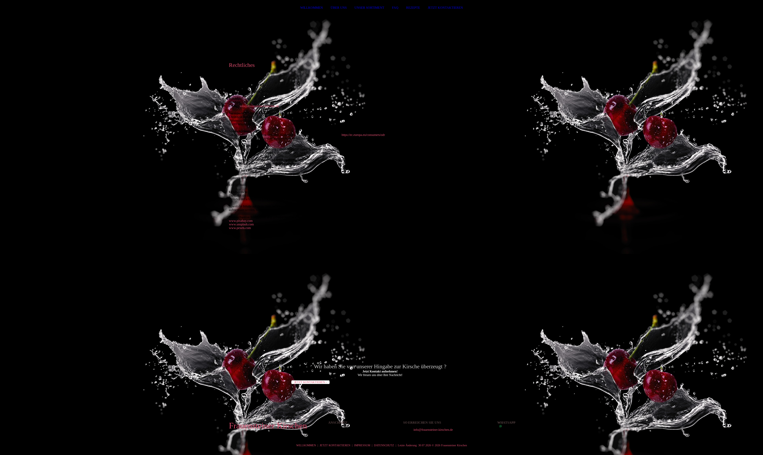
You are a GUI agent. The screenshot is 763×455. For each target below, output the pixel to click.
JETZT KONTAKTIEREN (445, 7)
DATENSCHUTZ (384, 445)
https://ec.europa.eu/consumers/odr (363, 135)
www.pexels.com (240, 228)
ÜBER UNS (339, 7)
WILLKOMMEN (311, 7)
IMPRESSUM (362, 445)
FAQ (395, 7)
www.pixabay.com (241, 220)
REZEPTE (413, 7)
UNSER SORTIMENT (369, 7)
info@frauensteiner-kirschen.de (259, 106)
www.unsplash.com (241, 224)
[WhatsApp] (500, 426)
